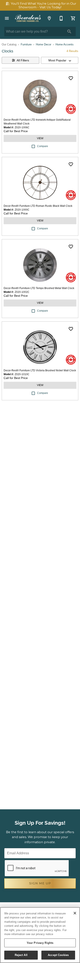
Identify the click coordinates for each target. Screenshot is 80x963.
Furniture (26, 44)
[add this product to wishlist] (71, 78)
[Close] (75, 913)
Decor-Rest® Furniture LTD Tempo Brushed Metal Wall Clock (39, 288)
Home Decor (43, 44)
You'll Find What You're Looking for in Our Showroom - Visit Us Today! (43, 5)
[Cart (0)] (73, 18)
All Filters (23, 60)
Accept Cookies (58, 955)
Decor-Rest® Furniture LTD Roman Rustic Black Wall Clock (38, 205)
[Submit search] (69, 31)
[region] (40, 935)
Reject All (21, 955)
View (40, 138)
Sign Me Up (40, 883)
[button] (7, 18)
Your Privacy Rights (40, 942)
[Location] (49, 18)
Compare (42, 146)
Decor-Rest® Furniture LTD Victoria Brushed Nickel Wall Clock (40, 370)
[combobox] (60, 60)
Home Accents (64, 44)
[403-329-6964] (61, 18)
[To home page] (28, 18)
